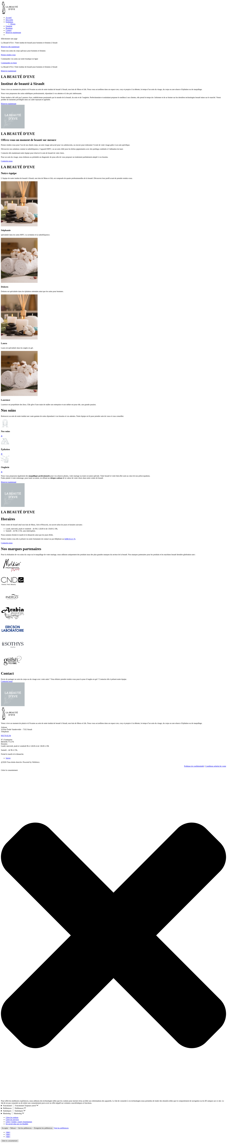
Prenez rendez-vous (8, 55)
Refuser (13, 1128)
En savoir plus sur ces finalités (17, 1124)
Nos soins (9, 20)
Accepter (5, 1128)
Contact (8, 30)
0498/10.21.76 (69, 539)
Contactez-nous (7, 161)
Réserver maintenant (13, 33)
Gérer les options (12, 1117)
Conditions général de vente (215, 766)
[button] (113, 935)
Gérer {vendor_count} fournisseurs (19, 1122)
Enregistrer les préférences (43, 1128)
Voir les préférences (25, 1128)
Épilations (9, 22)
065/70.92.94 (6, 736)
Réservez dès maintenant (10, 47)
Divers (12, 24)
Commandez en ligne (9, 63)
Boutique (9, 28)
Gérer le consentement (9, 1141)
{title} (8, 1132)
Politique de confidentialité (194, 766)
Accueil (8, 18)
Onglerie (9, 26)
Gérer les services (12, 1120)
